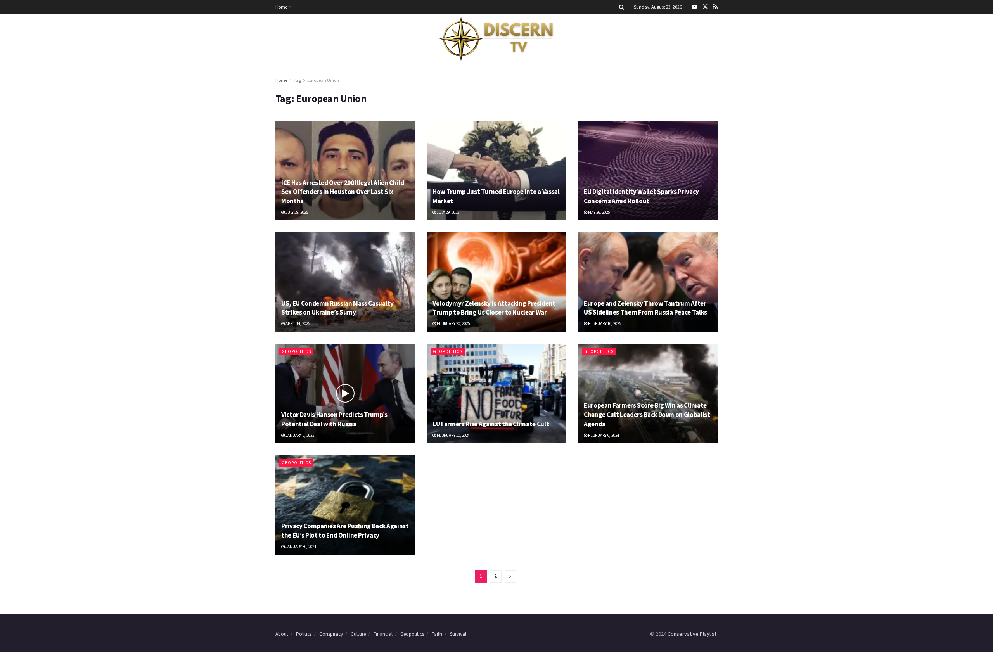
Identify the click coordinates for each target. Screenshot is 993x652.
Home (281, 7)
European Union (323, 80)
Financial (383, 634)
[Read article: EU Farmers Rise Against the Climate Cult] (496, 393)
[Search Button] (621, 7)
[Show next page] (510, 576)
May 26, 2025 (598, 212)
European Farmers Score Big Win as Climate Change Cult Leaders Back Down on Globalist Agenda (647, 414)
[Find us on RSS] (715, 7)
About (281, 634)
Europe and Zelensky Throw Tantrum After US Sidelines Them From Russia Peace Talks (645, 308)
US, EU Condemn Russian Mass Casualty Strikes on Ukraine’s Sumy (337, 308)
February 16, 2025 (604, 323)
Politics (303, 634)
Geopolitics (296, 351)
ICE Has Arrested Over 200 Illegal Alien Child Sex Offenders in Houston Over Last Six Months (342, 192)
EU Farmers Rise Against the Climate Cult (490, 424)
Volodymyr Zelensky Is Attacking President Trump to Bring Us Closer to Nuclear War (493, 308)
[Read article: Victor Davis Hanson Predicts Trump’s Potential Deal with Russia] (345, 393)
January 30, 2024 (300, 546)
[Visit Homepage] (496, 39)
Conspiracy (331, 634)
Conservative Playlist (692, 633)
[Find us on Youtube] (694, 7)
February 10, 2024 (453, 435)
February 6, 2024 (603, 435)
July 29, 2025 (296, 212)
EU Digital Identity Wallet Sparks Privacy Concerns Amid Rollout (641, 196)
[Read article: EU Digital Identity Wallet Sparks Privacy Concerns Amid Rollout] (648, 170)
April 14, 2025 (297, 323)
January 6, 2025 (299, 435)
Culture (358, 634)
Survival (458, 634)
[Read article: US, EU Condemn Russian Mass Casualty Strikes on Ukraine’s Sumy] (345, 282)
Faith (437, 634)
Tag (297, 80)
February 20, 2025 (453, 323)
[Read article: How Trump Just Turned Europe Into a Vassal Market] (496, 170)
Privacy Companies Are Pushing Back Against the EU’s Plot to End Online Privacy (345, 531)
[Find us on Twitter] (705, 7)
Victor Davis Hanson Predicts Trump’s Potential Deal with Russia (334, 419)
